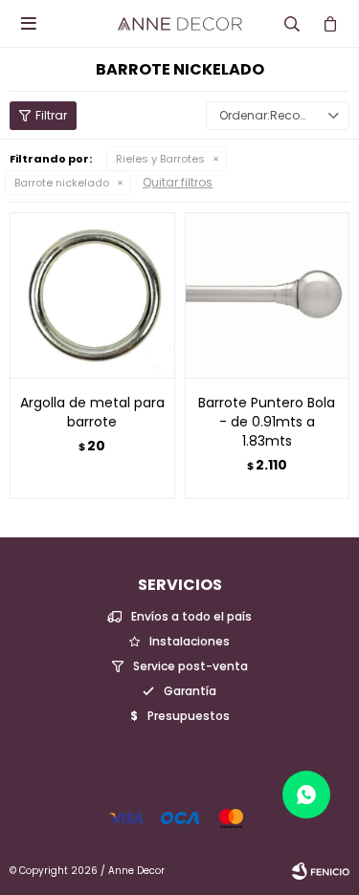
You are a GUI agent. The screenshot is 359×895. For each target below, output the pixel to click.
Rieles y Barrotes (160, 158)
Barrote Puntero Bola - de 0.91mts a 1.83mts (266, 421)
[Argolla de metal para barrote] (92, 295)
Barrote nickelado (61, 182)
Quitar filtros (178, 182)
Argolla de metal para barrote (92, 412)
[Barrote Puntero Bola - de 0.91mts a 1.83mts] (267, 295)
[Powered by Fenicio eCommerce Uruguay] (320, 871)
